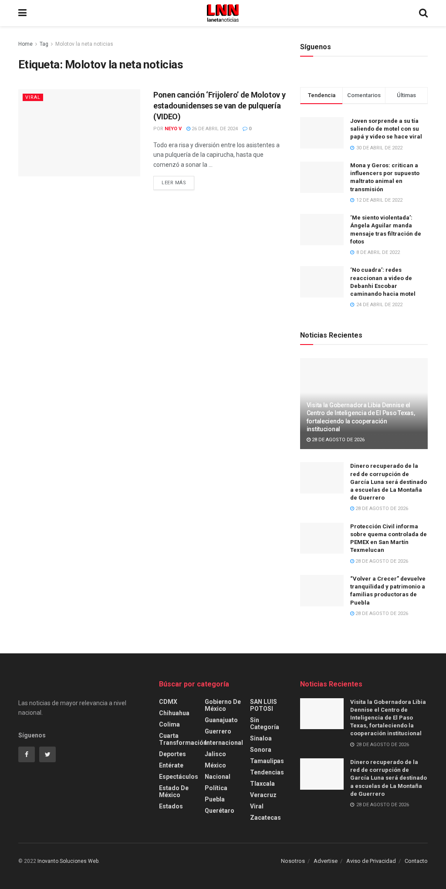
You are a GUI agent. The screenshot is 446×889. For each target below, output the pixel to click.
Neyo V (173, 129)
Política (216, 787)
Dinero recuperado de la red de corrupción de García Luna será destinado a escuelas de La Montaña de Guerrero (388, 482)
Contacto (416, 861)
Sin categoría (264, 723)
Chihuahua (174, 713)
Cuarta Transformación (183, 739)
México (215, 765)
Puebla (215, 799)
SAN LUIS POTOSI (263, 705)
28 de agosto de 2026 (338, 440)
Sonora (260, 749)
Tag (44, 44)
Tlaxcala (262, 783)
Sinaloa (261, 738)
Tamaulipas (267, 760)
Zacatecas (265, 817)
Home (25, 44)
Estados (171, 806)
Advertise (326, 861)
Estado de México (174, 791)
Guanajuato (221, 720)
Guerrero (218, 731)
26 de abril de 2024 (214, 129)
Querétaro (219, 810)
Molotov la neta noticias (84, 44)
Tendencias (267, 772)
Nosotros (293, 861)
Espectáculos (178, 776)
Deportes (172, 753)
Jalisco (215, 753)
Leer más (174, 183)
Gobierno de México (223, 705)
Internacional (224, 742)
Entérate (171, 765)
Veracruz (263, 794)
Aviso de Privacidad (371, 861)
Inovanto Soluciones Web (67, 861)
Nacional (217, 776)
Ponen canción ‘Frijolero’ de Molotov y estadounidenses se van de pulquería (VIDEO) (219, 105)
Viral (33, 97)
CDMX (168, 701)
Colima (169, 724)
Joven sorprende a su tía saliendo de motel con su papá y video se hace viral (386, 129)
